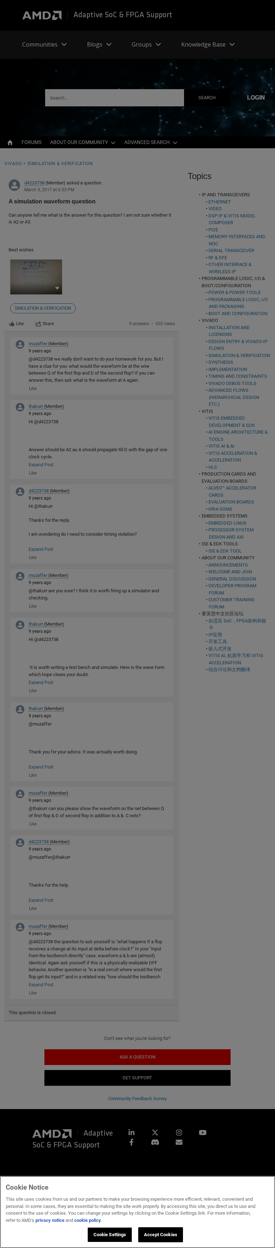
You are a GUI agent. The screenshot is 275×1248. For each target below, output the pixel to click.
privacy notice (49, 1220)
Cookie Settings (109, 1234)
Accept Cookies (160, 1234)
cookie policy (87, 1220)
